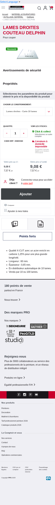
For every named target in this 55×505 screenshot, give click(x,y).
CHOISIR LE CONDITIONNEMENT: (17, 105)
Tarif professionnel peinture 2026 (14, 421)
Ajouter (26, 194)
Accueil (5, 14)
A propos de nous (8, 447)
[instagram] (24, 394)
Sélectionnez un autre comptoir (43, 135)
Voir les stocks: (39, 126)
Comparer (11, 205)
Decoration (5, 412)
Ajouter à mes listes (18, 211)
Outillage (30, 17)
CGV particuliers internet (28, 470)
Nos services (6, 438)
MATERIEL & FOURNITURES (23, 14)
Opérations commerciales (11, 455)
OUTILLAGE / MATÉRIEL (13, 17)
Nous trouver (11, 300)
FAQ (3, 451)
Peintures (5, 408)
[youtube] (36, 394)
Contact (4, 442)
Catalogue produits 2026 (11, 425)
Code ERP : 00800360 (13, 141)
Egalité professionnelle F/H (18, 385)
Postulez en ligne (13, 377)
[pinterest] (30, 394)
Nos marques (11, 320)
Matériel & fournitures (9, 417)
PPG (10, 477)
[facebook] (18, 394)
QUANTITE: (8, 126)
